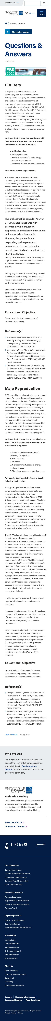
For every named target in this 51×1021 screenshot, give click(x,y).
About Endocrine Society (13, 884)
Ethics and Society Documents (15, 974)
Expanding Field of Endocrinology (16, 881)
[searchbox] (32, 3)
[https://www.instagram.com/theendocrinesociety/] (16, 844)
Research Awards (11, 908)
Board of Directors (11, 971)
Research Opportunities (13, 897)
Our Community (12, 865)
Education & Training (12, 924)
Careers (8, 997)
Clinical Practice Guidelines (14, 920)
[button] (44, 3)
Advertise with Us (11, 958)
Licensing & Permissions (25, 997)
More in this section (20, 31)
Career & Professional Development (17, 874)
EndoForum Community (13, 951)
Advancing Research (14, 892)
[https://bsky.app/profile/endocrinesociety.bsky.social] (7, 847)
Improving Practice (13, 915)
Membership (10, 935)
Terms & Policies (10, 1013)
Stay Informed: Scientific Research (17, 901)
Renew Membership (12, 944)
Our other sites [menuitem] (11, 2)
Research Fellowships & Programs (17, 904)
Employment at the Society (14, 985)
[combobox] (32, 3)
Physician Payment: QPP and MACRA (18, 928)
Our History (9, 982)
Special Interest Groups (13, 870)
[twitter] (7, 844)
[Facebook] (11, 844)
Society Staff (9, 978)
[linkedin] (25, 844)
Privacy (20, 1013)
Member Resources (12, 947)
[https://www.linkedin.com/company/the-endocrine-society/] (21, 844)
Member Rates (10, 940)
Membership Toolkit (12, 955)
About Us (9, 966)
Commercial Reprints (13, 1000)
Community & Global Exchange (16, 877)
